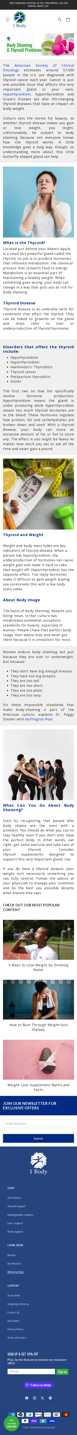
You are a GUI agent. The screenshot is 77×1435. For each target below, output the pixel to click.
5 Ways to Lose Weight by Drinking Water (39, 967)
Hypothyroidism (16, 94)
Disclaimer (13, 1321)
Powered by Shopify (45, 1427)
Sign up (62, 1371)
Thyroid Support (16, 1206)
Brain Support (15, 1231)
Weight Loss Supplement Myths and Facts (38, 1087)
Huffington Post (39, 719)
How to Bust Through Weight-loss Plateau (38, 1027)
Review (11, 1255)
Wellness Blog (15, 1272)
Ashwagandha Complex (20, 1215)
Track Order (14, 1295)
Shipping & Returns (18, 1304)
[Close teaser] (20, 1414)
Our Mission (14, 1263)
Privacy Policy (15, 1329)
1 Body (33, 1427)
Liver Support (15, 1223)
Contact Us (13, 1312)
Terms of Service (16, 1337)
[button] (7, 19)
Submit (38, 1138)
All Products (14, 1198)
